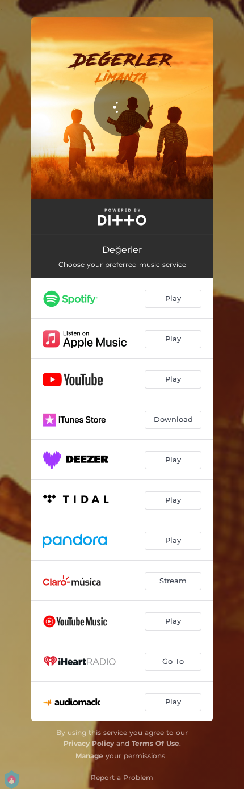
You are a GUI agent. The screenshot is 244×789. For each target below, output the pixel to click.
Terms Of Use (155, 743)
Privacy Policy (89, 743)
